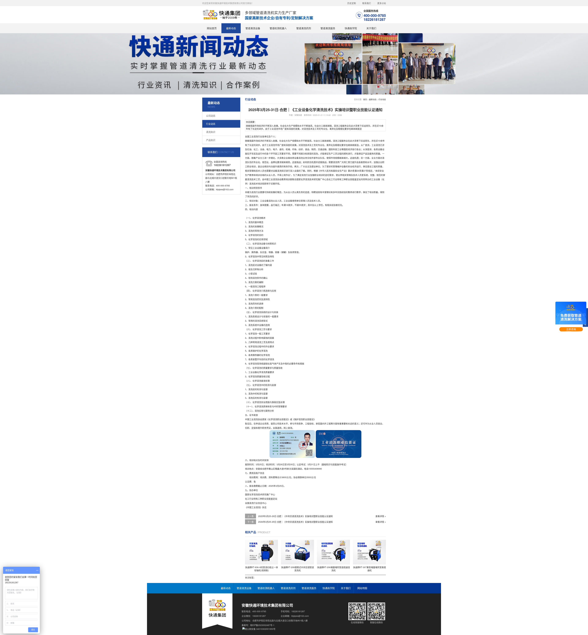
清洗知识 (210, 131)
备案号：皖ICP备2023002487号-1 (258, 625)
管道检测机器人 (278, 28)
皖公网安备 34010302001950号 (260, 628)
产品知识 (210, 140)
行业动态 (210, 123)
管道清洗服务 (327, 28)
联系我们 (366, 3)
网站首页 (212, 28)
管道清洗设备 (252, 28)
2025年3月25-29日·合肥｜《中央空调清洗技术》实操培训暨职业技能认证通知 (295, 516)
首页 (365, 99)
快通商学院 (351, 28)
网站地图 (362, 588)
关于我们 (371, 28)
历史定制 (351, 3)
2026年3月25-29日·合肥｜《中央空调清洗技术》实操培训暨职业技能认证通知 (295, 521)
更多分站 (381, 3)
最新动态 (231, 28)
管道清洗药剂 (303, 28)
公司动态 (210, 115)
